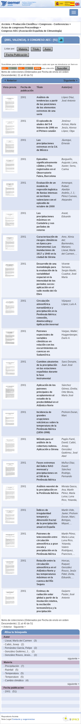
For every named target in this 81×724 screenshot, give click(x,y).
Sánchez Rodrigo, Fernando (67, 473)
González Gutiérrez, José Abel (70, 452)
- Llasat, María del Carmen (18, 640)
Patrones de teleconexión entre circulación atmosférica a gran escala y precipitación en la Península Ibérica (47, 543)
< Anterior (11, 80)
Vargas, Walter (69, 331)
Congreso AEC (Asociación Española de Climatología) (31, 31)
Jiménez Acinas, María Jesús (69, 124)
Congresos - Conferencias (54, 24)
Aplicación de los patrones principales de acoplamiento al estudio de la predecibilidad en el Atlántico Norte (47, 395)
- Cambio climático (14, 680)
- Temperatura (11, 673)
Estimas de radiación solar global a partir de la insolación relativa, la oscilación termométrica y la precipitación (47, 601)
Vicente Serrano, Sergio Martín (69, 267)
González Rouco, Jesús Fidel (69, 570)
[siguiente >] (4, 658)
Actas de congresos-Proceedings (20, 27)
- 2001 (7, 691)
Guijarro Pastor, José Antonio (68, 594)
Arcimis (5, 24)
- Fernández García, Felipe (18, 648)
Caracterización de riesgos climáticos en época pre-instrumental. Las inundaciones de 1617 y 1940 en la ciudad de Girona (47, 246)
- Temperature (11, 677)
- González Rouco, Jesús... (18, 655)
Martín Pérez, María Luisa (68, 493)
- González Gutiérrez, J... (17, 651)
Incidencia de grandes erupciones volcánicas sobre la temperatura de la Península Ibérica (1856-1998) (47, 422)
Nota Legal (6, 719)
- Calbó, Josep (11, 644)
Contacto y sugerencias (23, 719)
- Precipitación (11, 666)
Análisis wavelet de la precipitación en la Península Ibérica (47, 489)
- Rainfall (8, 669)
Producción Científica (25, 24)
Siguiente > (70, 80)
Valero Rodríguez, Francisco (67, 550)
